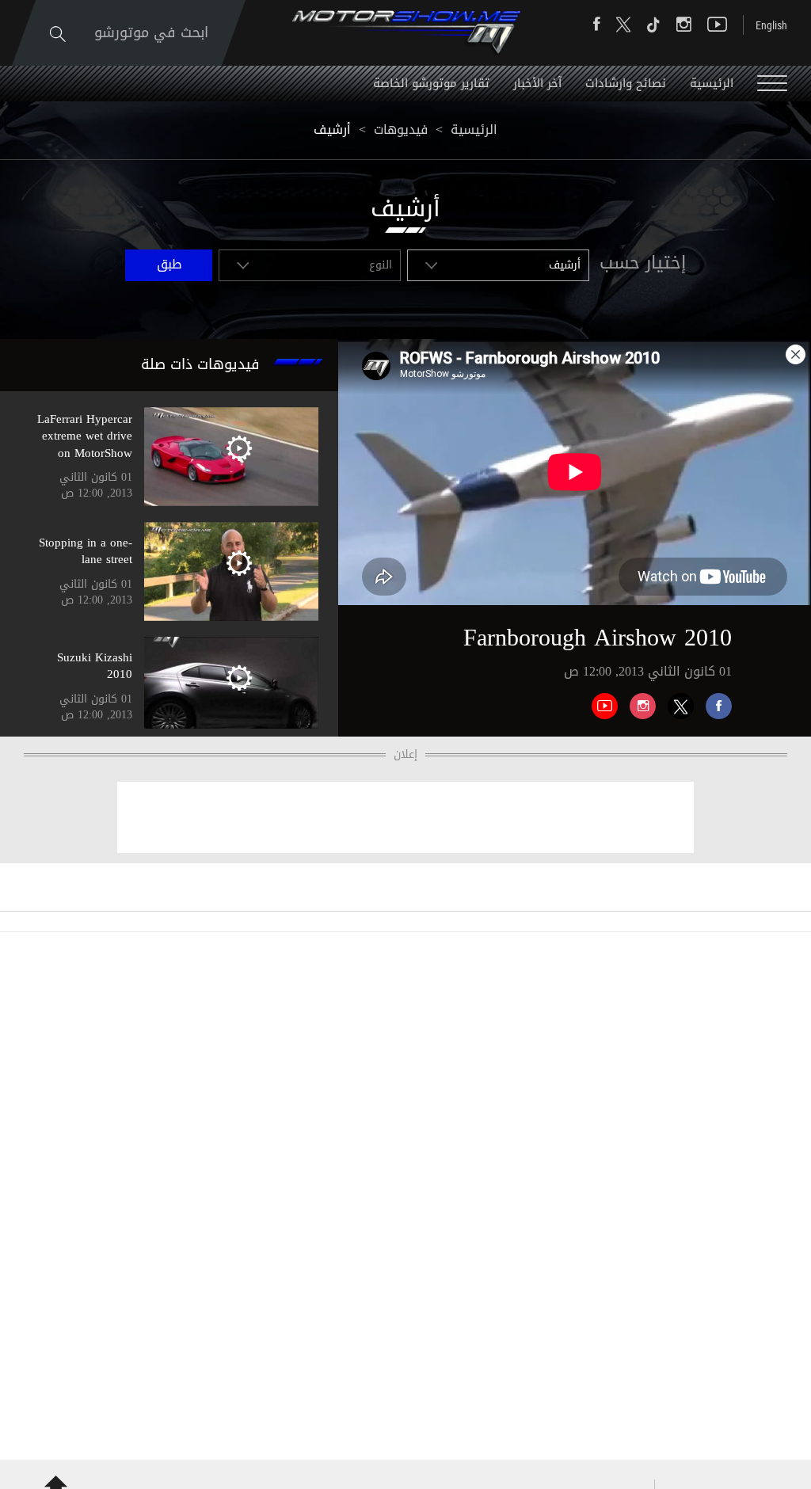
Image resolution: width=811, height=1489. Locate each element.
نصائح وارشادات (625, 83)
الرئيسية (711, 83)
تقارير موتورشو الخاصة (431, 83)
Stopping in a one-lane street (85, 550)
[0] (713, 700)
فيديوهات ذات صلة (200, 364)
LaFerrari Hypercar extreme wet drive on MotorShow (84, 436)
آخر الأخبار (537, 83)
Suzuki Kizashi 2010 (94, 665)
